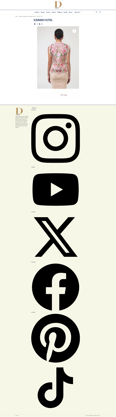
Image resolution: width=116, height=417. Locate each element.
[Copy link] (42, 24)
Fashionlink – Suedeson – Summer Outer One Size (27, 16)
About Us (16, 415)
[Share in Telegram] (39, 24)
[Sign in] (100, 12)
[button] (96, 12)
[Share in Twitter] (37, 24)
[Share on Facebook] (34, 24)
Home (16, 16)
